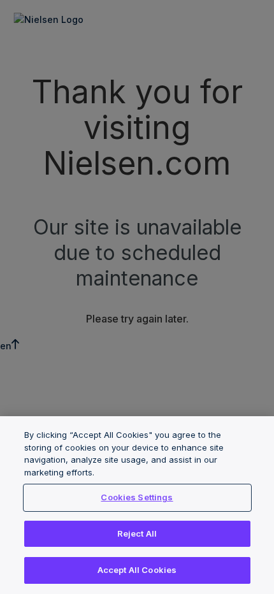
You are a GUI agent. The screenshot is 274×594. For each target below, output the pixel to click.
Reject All (137, 533)
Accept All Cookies (137, 570)
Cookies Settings (137, 497)
